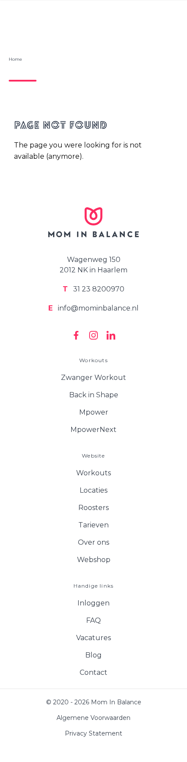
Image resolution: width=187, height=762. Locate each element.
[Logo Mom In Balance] (93, 222)
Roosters (93, 508)
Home (15, 59)
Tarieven (93, 525)
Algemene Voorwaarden (93, 718)
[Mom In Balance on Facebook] (76, 335)
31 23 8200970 (93, 289)
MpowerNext (93, 429)
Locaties (93, 490)
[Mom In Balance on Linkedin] (111, 335)
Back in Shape (93, 395)
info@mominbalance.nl (93, 308)
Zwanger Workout (93, 377)
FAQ (93, 620)
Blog (93, 655)
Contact (93, 672)
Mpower (93, 412)
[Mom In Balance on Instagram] (93, 335)
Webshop (93, 560)
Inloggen (93, 603)
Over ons (93, 542)
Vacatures (93, 638)
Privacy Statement (93, 733)
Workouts (93, 473)
